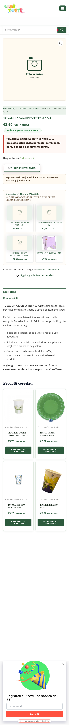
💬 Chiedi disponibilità (22, 167)
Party (12, 108)
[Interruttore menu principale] (62, 8)
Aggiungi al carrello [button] (18, 450)
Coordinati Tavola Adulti (27, 108)
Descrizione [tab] (9, 292)
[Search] (61, 30)
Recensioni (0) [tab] (10, 298)
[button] (60, 43)
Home (6, 108)
